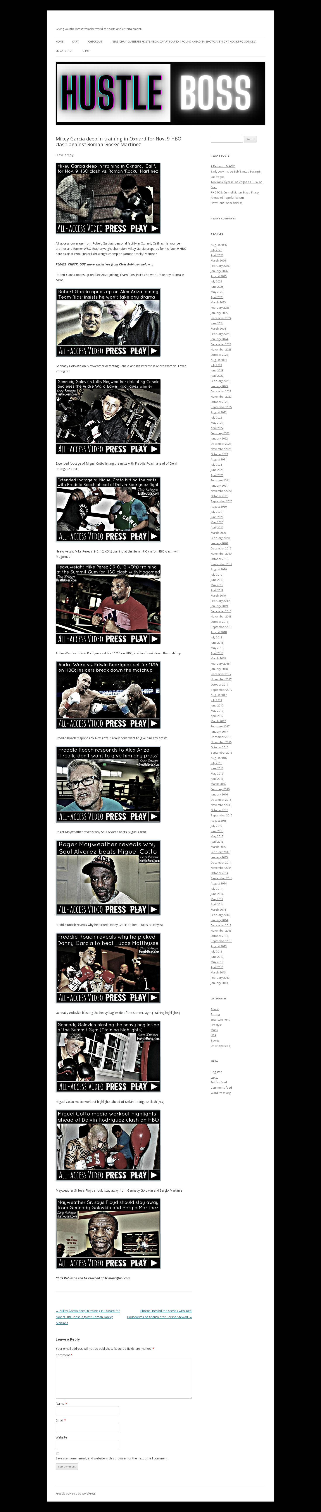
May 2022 (217, 423)
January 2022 (219, 438)
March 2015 (218, 847)
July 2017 (216, 700)
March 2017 (218, 721)
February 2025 (220, 308)
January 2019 (219, 606)
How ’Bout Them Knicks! (226, 203)
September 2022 (221, 407)
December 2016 (221, 737)
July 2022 (216, 417)
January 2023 (219, 386)
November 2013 (221, 930)
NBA (213, 1035)
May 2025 (217, 292)
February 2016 (220, 789)
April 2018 (217, 653)
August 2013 (219, 946)
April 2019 (217, 590)
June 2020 (217, 517)
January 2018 (219, 669)
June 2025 (217, 287)
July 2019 (216, 574)
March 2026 (218, 260)
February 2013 (220, 978)
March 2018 (218, 658)
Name (61, 1403)
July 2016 (216, 763)
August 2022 (219, 412)
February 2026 (220, 266)
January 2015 (219, 857)
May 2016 (217, 773)
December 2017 (221, 674)
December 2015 (221, 800)
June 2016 (217, 768)
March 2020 (218, 533)
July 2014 (216, 889)
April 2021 (217, 475)
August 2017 (219, 695)
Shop (86, 51)
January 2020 (219, 543)
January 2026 (219, 271)
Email (61, 1420)
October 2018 (219, 622)
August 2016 (219, 758)
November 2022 (221, 397)
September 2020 (221, 501)
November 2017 (221, 679)
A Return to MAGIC (223, 166)
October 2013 (219, 936)
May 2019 (217, 585)
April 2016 (217, 779)
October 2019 (219, 559)
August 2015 (219, 821)
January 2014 (219, 920)
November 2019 (221, 554)
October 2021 (219, 454)
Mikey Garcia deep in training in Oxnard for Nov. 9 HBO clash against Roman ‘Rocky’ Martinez (88, 1317)
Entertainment (220, 1019)
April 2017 (217, 716)
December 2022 (221, 391)
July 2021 (216, 465)
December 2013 (221, 925)
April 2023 (217, 376)
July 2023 (216, 365)
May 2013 (217, 962)
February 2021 (220, 480)
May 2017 (217, 711)
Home (59, 41)
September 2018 (221, 627)
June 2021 (217, 470)
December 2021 (221, 444)
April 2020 (217, 527)
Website (61, 1437)
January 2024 (219, 339)
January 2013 (219, 983)
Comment (64, 1355)
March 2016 (218, 784)
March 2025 (218, 302)
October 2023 (219, 355)
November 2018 (221, 616)
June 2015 (217, 831)
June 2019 (217, 580)
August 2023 (219, 360)
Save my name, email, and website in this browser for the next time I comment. (112, 1458)
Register (216, 1072)
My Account (64, 51)
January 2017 (219, 732)
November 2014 (221, 868)
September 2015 (221, 815)
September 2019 (221, 564)
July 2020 (216, 512)
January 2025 (219, 313)
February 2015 (220, 852)
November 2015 (221, 805)
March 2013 (218, 972)
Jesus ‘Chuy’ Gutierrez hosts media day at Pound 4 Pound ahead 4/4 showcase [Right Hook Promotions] (184, 41)
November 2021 (221, 449)
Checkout (95, 41)
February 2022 (220, 433)
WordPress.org (221, 1093)
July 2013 (216, 951)
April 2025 (217, 297)
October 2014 (219, 873)
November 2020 (221, 491)
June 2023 (217, 370)
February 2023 (220, 381)
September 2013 (221, 941)
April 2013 (217, 967)
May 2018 (217, 648)
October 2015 (219, 810)
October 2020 (219, 496)
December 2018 (221, 611)
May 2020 (217, 522)
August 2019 (219, 569)
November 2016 (221, 742)
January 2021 (219, 485)
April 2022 (217, 428)
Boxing (215, 1014)
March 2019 (218, 595)
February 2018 (220, 663)
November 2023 (221, 349)
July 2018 (216, 637)
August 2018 (219, 632)
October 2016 (219, 747)
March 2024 (218, 328)
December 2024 (221, 318)
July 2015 (216, 826)
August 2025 (219, 276)
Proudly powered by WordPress (75, 1493)
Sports (215, 1040)
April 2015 (217, 841)
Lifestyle (216, 1025)
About (215, 1009)
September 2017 (221, 690)
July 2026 (216, 250)
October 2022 (219, 402)
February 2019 (220, 601)
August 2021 (219, 459)
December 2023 (221, 344)
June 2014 (217, 894)
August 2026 (219, 245)
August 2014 (219, 883)
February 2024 (220, 334)
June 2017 (217, 705)
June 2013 (217, 957)
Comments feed (221, 1088)
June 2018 (217, 643)
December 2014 (221, 862)
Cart (75, 41)
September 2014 (221, 878)
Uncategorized (220, 1046)
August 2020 (219, 506)
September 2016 (221, 752)
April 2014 (217, 904)
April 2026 (217, 255)
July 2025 (216, 281)
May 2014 (217, 899)
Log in (214, 1077)
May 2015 (217, 836)
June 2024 (217, 323)
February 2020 (220, 538)
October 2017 (219, 684)
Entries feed (219, 1082)
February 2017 (220, 726)
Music (214, 1030)
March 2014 (218, 910)
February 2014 (220, 915)
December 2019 (221, 548)
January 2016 (219, 794)
